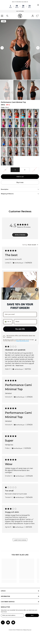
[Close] (36, 289)
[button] (2, 47)
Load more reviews (20, 540)
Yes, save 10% (20, 329)
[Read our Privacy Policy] (36, 340)
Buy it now (20, 182)
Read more (19, 365)
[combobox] (30, 245)
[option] (20, 49)
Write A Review (20, 235)
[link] (9, 580)
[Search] (7, 16)
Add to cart (20, 176)
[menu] (2, 16)
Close (38, 5)
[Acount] (32, 16)
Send (32, 615)
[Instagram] (8, 622)
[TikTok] (13, 622)
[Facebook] (3, 622)
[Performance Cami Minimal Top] (4, 113)
